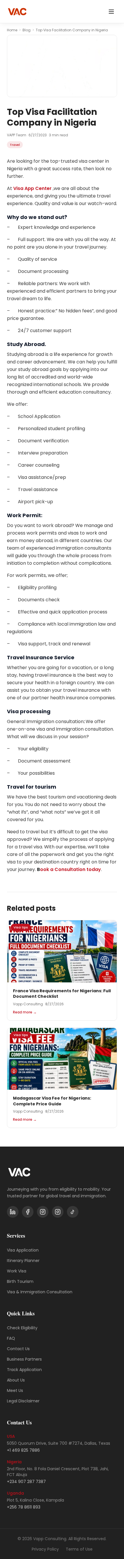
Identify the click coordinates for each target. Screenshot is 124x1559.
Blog (26, 30)
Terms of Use (79, 1549)
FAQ (11, 1338)
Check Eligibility (22, 1328)
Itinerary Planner (23, 1260)
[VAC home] (17, 11)
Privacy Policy (45, 1549)
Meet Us (15, 1390)
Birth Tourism (20, 1281)
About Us (16, 1380)
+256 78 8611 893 (23, 1507)
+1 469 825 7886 (23, 1450)
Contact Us (18, 1349)
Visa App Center (32, 188)
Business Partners (24, 1359)
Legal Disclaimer (23, 1401)
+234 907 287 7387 (26, 1481)
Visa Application (23, 1250)
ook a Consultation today (70, 869)
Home (12, 30)
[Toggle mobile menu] (111, 11)
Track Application (24, 1370)
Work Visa (16, 1271)
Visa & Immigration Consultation (39, 1292)
